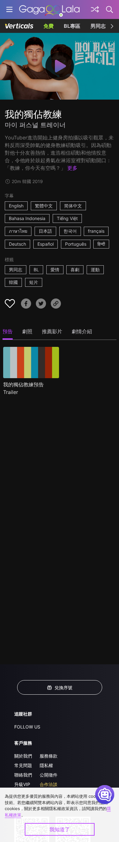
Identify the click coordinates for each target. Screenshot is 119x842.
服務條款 (48, 756)
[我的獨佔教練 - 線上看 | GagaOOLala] (49, 9)
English (16, 205)
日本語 (45, 231)
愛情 (54, 269)
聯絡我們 (23, 774)
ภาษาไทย (18, 231)
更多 (72, 168)
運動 (95, 269)
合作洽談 (48, 784)
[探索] (95, 9)
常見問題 (23, 765)
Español (45, 244)
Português (75, 244)
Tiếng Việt (67, 218)
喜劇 (74, 269)
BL (36, 269)
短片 (33, 282)
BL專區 (72, 26)
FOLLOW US (27, 726)
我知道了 (60, 829)
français (96, 231)
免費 (48, 26)
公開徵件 (48, 774)
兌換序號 (63, 687)
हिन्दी (101, 244)
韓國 (13, 282)
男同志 (98, 26)
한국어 (70, 231)
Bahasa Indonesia (27, 218)
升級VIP (22, 784)
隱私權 (46, 765)
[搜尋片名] (110, 9)
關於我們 (23, 756)
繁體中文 (44, 205)
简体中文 (73, 205)
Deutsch (17, 244)
